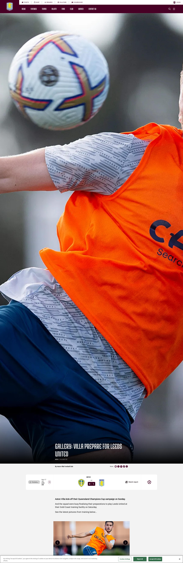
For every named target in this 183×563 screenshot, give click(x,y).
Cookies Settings (125, 559)
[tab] (25, 2)
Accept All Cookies (155, 559)
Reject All (140, 559)
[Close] (179, 559)
